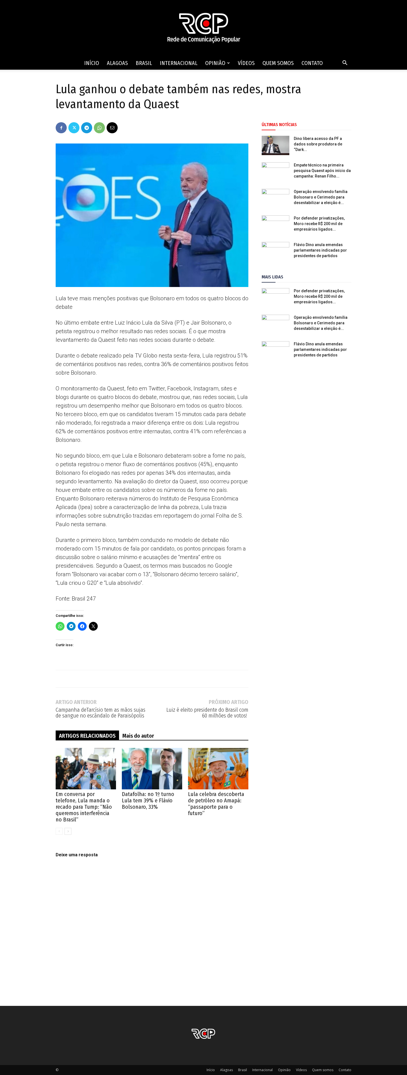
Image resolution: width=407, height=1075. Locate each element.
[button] (344, 63)
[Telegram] (86, 127)
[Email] (112, 127)
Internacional (178, 63)
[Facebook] (61, 127)
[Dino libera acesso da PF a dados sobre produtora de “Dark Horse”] (275, 145)
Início (91, 63)
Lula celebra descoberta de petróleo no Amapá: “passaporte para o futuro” (216, 803)
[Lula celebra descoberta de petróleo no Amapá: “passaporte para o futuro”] (218, 768)
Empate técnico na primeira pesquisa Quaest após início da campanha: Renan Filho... (322, 170)
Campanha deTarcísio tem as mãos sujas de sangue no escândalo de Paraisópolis (100, 713)
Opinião (215, 63)
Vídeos (246, 63)
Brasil (144, 63)
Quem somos (278, 63)
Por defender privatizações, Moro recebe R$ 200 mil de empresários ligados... (319, 223)
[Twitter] (73, 127)
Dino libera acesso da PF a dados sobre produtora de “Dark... (318, 144)
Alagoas (117, 63)
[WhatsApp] (99, 127)
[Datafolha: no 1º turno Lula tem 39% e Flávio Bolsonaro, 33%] (152, 768)
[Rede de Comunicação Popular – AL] (203, 28)
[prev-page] (59, 831)
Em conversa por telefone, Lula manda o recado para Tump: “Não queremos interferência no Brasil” (84, 807)
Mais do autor (138, 735)
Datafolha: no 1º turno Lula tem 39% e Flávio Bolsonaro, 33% (148, 800)
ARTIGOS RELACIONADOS (87, 735)
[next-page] (68, 831)
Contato (312, 63)
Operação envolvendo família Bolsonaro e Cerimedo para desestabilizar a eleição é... (320, 197)
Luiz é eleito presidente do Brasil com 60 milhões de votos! (207, 713)
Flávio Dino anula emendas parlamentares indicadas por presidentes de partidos (320, 250)
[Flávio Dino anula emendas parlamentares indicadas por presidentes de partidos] (275, 251)
